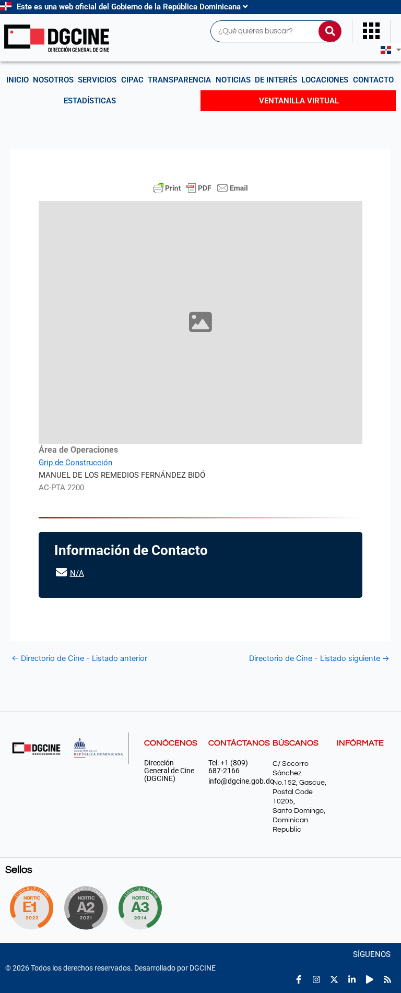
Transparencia (179, 80)
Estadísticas (90, 100)
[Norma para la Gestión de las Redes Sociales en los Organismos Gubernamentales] (31, 908)
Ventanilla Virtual (299, 100)
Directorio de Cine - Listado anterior (79, 659)
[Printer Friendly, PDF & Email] (200, 188)
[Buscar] (330, 31)
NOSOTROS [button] (53, 80)
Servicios (97, 80)
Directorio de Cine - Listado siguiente (319, 659)
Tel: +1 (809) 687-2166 (228, 767)
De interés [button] (276, 80)
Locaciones (324, 80)
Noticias (233, 80)
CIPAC (132, 80)
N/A (77, 573)
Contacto (373, 80)
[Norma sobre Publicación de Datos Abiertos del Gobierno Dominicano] (144, 908)
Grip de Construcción (75, 462)
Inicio (17, 80)
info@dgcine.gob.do (235, 781)
